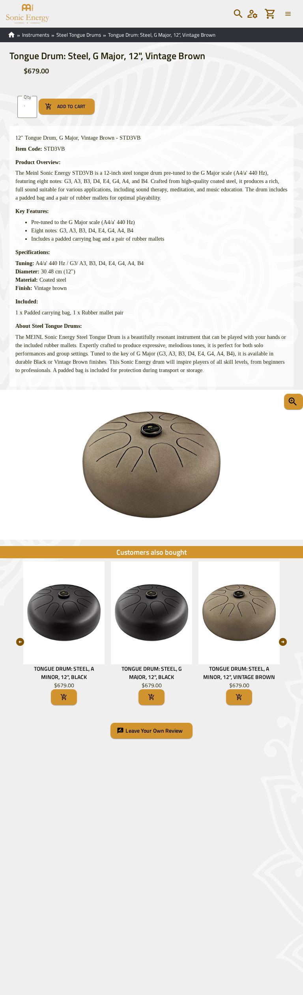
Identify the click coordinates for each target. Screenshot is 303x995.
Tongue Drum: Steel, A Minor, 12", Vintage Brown (239, 672)
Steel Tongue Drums (78, 35)
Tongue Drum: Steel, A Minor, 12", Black (64, 672)
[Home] (24, 13)
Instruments (35, 35)
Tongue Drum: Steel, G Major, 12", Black (152, 672)
